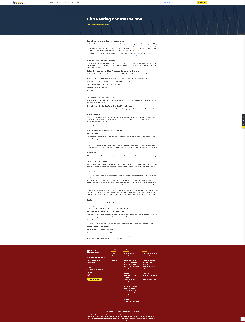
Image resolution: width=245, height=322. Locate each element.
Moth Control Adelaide (130, 262)
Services (56, 2)
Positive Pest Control (134, 56)
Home (51, 2)
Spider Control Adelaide (131, 256)
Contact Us (76, 2)
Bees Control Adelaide (130, 286)
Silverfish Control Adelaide (131, 301)
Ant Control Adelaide (130, 290)
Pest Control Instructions (67, 2)
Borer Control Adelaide (130, 284)
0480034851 (166, 2)
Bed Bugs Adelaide (129, 288)
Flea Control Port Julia (149, 260)
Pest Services (116, 256)
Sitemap (114, 260)
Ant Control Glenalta (148, 256)
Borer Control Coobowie (149, 258)
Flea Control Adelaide (130, 264)
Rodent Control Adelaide (131, 258)
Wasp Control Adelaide (130, 253)
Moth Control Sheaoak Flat (150, 253)
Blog (60, 2)
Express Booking (202, 2)
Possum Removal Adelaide (131, 260)
